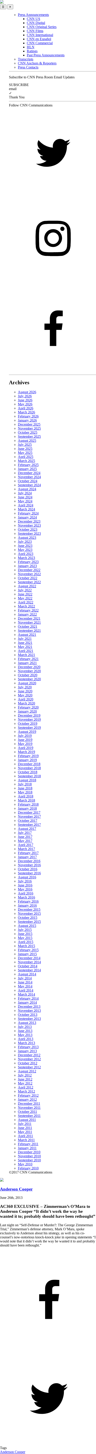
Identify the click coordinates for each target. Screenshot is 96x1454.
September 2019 (29, 727)
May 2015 (25, 938)
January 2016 (27, 905)
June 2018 (25, 788)
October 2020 (27, 675)
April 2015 (25, 942)
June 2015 (25, 934)
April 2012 (25, 1087)
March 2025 (26, 461)
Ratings (32, 51)
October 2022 (27, 578)
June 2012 (25, 1079)
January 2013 (27, 1051)
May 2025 (25, 453)
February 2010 (28, 1168)
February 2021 (28, 659)
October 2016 (27, 869)
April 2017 (25, 845)
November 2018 (29, 768)
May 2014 (25, 986)
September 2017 (29, 824)
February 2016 (28, 901)
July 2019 (25, 736)
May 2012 (25, 1083)
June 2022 (25, 594)
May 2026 (25, 404)
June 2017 (25, 837)
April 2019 (25, 748)
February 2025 (28, 465)
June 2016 (25, 885)
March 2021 (26, 655)
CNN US (33, 19)
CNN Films (35, 31)
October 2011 (27, 1112)
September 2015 (29, 922)
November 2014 (29, 962)
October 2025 (27, 432)
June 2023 (25, 546)
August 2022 (27, 586)
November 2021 (29, 622)
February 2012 (28, 1095)
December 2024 (29, 473)
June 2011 (25, 1128)
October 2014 (27, 966)
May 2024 (25, 501)
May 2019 (25, 744)
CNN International (40, 35)
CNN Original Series (41, 27)
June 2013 (25, 1031)
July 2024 (25, 493)
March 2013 (26, 1043)
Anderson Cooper (12, 1452)
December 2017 (29, 812)
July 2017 (25, 833)
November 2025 (29, 428)
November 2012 (29, 1059)
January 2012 (27, 1099)
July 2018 (25, 784)
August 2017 (27, 829)
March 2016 (26, 897)
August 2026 (27, 392)
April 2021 (25, 651)
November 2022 (29, 574)
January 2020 (27, 711)
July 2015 (25, 930)
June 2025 (25, 449)
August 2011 (27, 1120)
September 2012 (29, 1067)
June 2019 (25, 740)
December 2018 (29, 764)
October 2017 (27, 820)
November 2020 (29, 671)
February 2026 (28, 416)
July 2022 (25, 590)
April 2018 (25, 796)
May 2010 (25, 1164)
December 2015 (29, 909)
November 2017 (29, 816)
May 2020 (25, 695)
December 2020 (29, 667)
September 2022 (29, 582)
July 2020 (25, 687)
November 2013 (29, 1010)
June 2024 (25, 497)
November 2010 (29, 1156)
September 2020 (29, 679)
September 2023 (29, 533)
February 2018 (28, 804)
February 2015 (28, 950)
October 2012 (27, 1063)
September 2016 (29, 873)
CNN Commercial (40, 43)
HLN (30, 47)
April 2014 (25, 990)
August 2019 (27, 732)
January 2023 (27, 566)
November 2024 (29, 477)
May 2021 (25, 647)
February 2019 (28, 756)
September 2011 (29, 1116)
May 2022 (25, 598)
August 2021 (27, 634)
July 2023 (25, 542)
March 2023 (26, 558)
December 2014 (29, 958)
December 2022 (29, 570)
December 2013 (29, 1006)
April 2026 (25, 408)
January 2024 (27, 517)
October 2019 (27, 723)
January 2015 (27, 954)
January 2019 (27, 760)
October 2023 (27, 529)
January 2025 (27, 469)
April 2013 (25, 1039)
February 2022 (28, 610)
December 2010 (29, 1152)
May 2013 (25, 1035)
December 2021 (29, 618)
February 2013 (28, 1047)
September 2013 (29, 1019)
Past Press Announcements (46, 55)
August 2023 (27, 537)
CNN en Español (39, 39)
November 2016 (29, 865)
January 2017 (27, 857)
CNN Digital (36, 23)
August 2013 (27, 1023)
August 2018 (27, 780)
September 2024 (29, 485)
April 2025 (25, 457)
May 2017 (25, 841)
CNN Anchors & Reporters (37, 63)
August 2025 (27, 440)
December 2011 (29, 1103)
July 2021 (25, 639)
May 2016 (25, 889)
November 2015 (29, 913)
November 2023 (29, 525)
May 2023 (25, 550)
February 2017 (28, 853)
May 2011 (25, 1132)
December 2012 (29, 1055)
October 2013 (27, 1014)
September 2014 (29, 970)
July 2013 (25, 1027)
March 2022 (26, 606)
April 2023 (25, 554)
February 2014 (28, 998)
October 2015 (27, 917)
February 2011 (28, 1144)
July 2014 (25, 978)
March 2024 (26, 509)
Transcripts (25, 59)
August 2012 (27, 1071)
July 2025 (25, 444)
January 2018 (27, 808)
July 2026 (25, 396)
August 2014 (27, 974)
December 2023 (29, 521)
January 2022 (27, 614)
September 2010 (29, 1160)
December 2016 (29, 861)
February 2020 (28, 707)
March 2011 (26, 1140)
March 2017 (26, 849)
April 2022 (25, 602)
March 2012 (26, 1091)
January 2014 (27, 1002)
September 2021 (29, 630)
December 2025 (29, 424)
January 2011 (27, 1148)
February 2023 (28, 562)
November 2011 (29, 1107)
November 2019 (29, 719)
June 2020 (25, 691)
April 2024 (25, 505)
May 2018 (25, 792)
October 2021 (27, 626)
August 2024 (27, 489)
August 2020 (27, 683)
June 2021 (25, 643)
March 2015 (26, 946)
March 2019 (26, 752)
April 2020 (25, 699)
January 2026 (27, 420)
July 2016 (25, 881)
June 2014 (25, 982)
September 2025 (29, 436)
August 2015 (27, 926)
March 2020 (26, 703)
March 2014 (26, 994)
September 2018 (29, 776)
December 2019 (29, 715)
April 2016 (25, 893)
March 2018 (26, 800)
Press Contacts (28, 67)
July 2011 (24, 1124)
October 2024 (27, 481)
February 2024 (28, 513)
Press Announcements (33, 15)
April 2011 (25, 1136)
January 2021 (27, 663)
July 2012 (25, 1075)
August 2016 (27, 877)
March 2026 (26, 412)
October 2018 (27, 772)
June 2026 (25, 400)
